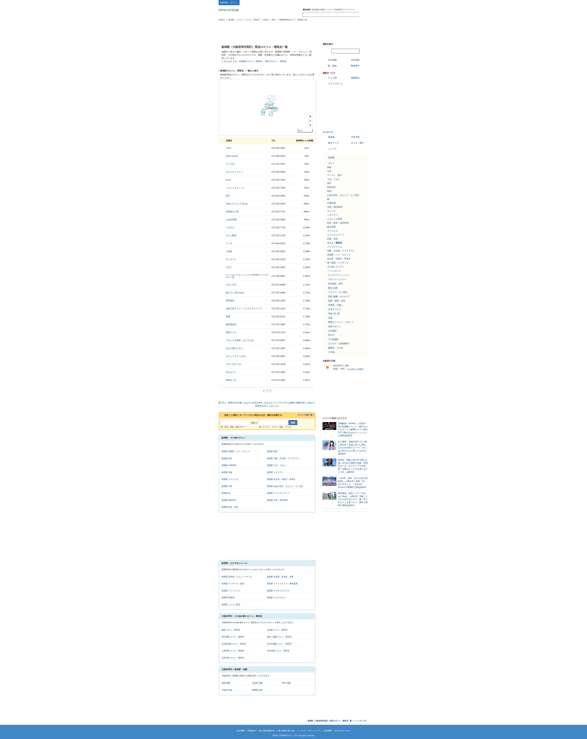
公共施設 (332, 330)
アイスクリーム (334, 247)
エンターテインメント (338, 275)
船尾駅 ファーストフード (278, 493)
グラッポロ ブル (233, 364)
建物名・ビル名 (335, 348)
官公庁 (331, 335)
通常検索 (306, 10)
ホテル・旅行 (357, 143)
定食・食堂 (332, 239)
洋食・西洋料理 (334, 207)
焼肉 (329, 191)
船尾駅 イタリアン (275, 472)
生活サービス (334, 309)
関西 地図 (226, 683)
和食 (329, 167)
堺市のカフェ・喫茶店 (275, 61)
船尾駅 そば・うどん (276, 465)
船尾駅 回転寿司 (229, 500)
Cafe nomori (232, 156)
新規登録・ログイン (229, 2)
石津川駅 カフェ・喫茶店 (233, 658)
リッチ (229, 243)
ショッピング (334, 271)
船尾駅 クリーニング (231, 590)
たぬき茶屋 (231, 219)
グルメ (331, 163)
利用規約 (252, 731)
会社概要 (241, 731)
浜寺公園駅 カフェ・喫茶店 (279, 644)
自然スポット (334, 326)
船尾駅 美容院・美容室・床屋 (280, 577)
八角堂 (229, 251)
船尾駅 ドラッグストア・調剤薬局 (282, 583)
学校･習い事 (334, 313)
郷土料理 (331, 227)
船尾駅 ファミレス (230, 479)
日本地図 (332, 60)
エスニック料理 (334, 219)
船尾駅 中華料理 (229, 465)
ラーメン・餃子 (334, 175)
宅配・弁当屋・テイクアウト (341, 250)
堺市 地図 (286, 683)
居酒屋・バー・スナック (339, 254)
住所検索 (355, 60)
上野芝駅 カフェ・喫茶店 (233, 651)
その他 (331, 352)
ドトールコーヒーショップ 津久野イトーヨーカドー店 (247, 276)
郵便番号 (338, 10)
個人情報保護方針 (267, 731)
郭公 (228, 195)
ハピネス (230, 227)
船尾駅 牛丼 (227, 486)
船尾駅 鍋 (226, 493)
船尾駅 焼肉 (272, 451)
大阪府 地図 (257, 683)
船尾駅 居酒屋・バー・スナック (236, 451)
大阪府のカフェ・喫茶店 (250, 61)
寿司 (329, 183)
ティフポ (230, 164)
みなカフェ (231, 372)
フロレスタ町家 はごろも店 (240, 340)
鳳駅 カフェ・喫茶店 (231, 630)
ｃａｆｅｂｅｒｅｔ (235, 188)
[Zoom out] (310, 121)
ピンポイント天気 (355, 369)
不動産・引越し (335, 305)
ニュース (332, 148)
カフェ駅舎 (231, 235)
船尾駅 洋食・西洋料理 (277, 500)
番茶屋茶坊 (231, 324)
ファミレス (332, 231)
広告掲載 (327, 731)
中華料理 (331, 203)
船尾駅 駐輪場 (228, 597)
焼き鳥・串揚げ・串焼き (339, 258)
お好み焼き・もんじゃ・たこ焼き (343, 195)
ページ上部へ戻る (337, 721)
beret (228, 180)
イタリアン (332, 215)
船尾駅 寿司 (227, 458)
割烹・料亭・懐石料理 (338, 223)
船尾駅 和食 (227, 472)
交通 (330, 318)
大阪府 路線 (227, 690)
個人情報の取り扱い (287, 731)
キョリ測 (332, 78)
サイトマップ (363, 2)
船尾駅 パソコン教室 (231, 604)
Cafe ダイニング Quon (237, 203)
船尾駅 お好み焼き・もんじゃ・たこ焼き (285, 486)
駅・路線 (332, 66)
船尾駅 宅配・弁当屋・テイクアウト (283, 458)
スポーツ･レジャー (337, 279)
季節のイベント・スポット (341, 322)
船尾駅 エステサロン (276, 597)
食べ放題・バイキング (338, 262)
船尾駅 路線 (257, 690)
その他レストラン (335, 266)
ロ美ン (229, 148)
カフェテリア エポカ (236, 356)
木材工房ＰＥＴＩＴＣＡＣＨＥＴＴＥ (244, 308)
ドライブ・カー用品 (337, 292)
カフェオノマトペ (234, 172)
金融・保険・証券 (336, 300)
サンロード (231, 259)
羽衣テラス (231, 332)
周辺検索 (315, 10)
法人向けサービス (343, 731)
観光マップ (333, 143)
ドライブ (329, 10)
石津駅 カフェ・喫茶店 (277, 630)
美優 (228, 316)
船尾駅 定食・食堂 (230, 507)
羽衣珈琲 (230, 300)
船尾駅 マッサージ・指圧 (233, 583)
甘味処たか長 (232, 211)
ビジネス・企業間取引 (338, 343)
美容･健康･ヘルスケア (338, 296)
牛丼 (329, 171)
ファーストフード (335, 235)
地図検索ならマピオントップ (338, 2)
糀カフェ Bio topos (235, 292)
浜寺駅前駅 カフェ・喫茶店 (234, 644)
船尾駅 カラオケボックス (278, 590)
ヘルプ (353, 2)
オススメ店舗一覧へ (306, 415)
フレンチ (331, 211)
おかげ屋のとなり (234, 348)
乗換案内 (355, 78)
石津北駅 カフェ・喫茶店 (278, 651)
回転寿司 (331, 187)
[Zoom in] (310, 116)
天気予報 (355, 137)
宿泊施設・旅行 (335, 283)
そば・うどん (333, 179)
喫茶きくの (231, 380)
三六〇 (229, 267)
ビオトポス (231, 284)
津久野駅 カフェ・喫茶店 (233, 637)
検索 (364, 14)
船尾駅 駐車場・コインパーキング (237, 577)
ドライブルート (335, 83)
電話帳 (331, 137)
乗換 (322, 10)
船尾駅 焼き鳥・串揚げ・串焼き (281, 479)
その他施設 (333, 339)
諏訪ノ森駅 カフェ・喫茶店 (279, 637)
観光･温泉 (333, 288)
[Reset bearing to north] (310, 125)
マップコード (349, 10)
